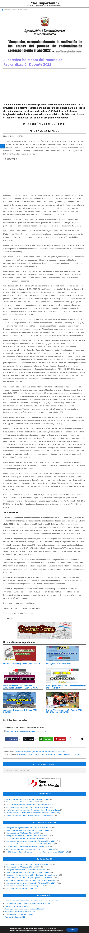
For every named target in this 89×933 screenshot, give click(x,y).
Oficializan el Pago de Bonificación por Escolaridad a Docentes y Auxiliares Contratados (48, 754)
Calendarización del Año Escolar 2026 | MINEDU (22, 802)
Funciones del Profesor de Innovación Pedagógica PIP (25, 886)
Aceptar (72, 930)
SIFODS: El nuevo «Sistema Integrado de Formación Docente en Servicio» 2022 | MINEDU (37, 852)
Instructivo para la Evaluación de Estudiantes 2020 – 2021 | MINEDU (30, 844)
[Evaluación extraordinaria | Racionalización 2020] (41, 731)
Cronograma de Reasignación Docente (19, 889)
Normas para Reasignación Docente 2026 (21, 663)
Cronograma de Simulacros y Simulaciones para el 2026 (25, 838)
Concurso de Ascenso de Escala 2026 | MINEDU (20, 711)
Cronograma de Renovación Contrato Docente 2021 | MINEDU (28, 836)
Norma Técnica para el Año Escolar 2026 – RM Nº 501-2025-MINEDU (65, 711)
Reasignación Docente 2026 (58, 663)
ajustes (60, 931)
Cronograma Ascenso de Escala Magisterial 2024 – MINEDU (66, 687)
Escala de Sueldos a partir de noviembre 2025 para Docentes (27, 799)
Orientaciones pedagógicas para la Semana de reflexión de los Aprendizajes (33, 810)
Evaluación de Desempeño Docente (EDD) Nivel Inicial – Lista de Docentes (32, 875)
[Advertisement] (44, 86)
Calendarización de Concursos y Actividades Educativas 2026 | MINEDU (20, 687)
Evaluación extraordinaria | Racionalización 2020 (24, 727)
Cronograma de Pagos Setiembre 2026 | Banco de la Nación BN (28, 807)
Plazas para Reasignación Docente (17, 906)
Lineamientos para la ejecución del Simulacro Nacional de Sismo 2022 (41, 752)
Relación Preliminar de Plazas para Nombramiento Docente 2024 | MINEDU (32, 813)
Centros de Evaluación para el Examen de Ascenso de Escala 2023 (29, 805)
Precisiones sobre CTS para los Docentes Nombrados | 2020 (27, 847)
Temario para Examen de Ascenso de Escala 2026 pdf (24, 909)
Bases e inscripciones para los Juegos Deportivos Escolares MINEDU (30, 815)
